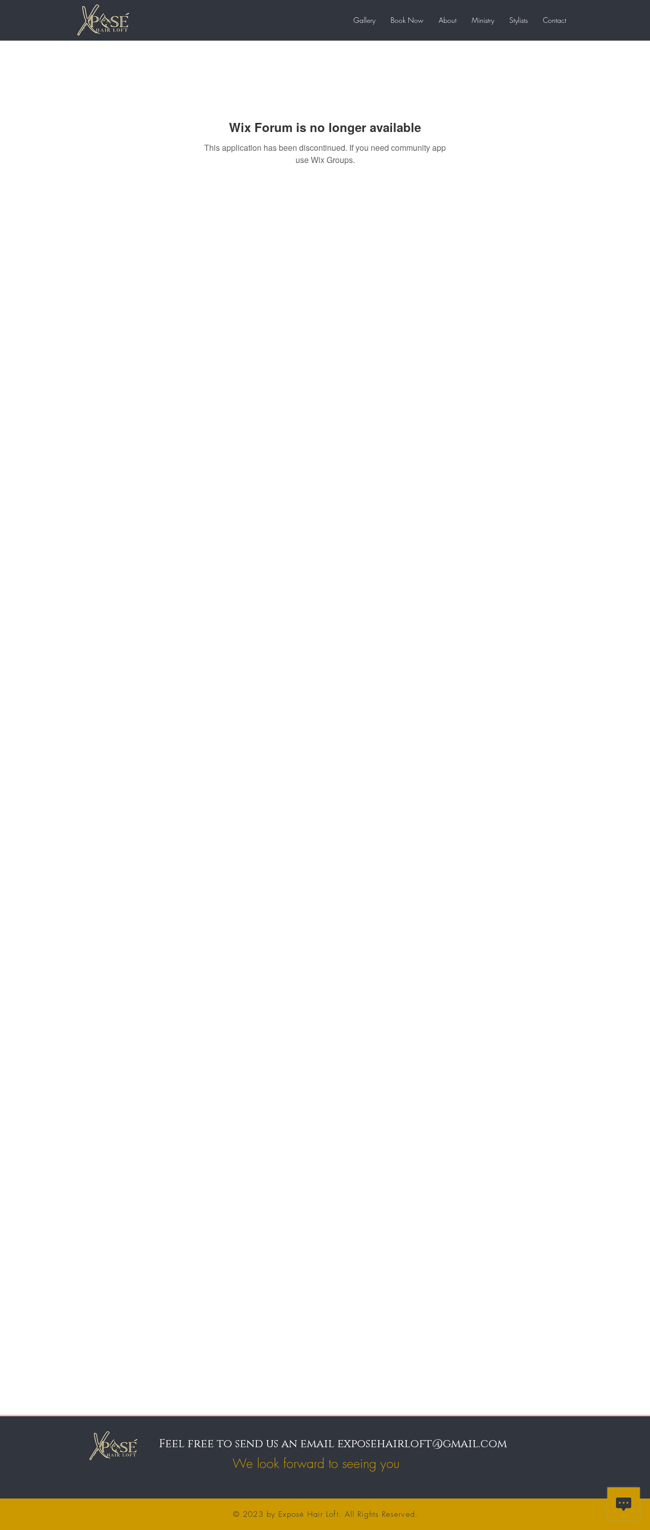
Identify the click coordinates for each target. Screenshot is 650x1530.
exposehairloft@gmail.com (422, 1444)
